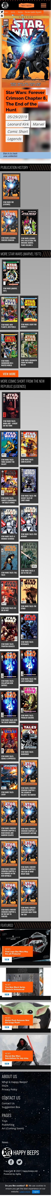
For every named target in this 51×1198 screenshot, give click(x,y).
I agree (36, 1192)
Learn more (25, 1191)
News (5, 1142)
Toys (4, 1121)
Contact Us (8, 1103)
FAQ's (5, 1085)
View (7, 959)
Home (6, 12)
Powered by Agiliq (12, 1174)
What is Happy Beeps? (15, 1082)
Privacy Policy (9, 1089)
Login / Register (26, 5)
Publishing (8, 1124)
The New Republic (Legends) (33, 12)
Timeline (20, 12)
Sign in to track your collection (10, 154)
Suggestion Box (11, 1107)
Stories (13, 12)
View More (9, 374)
